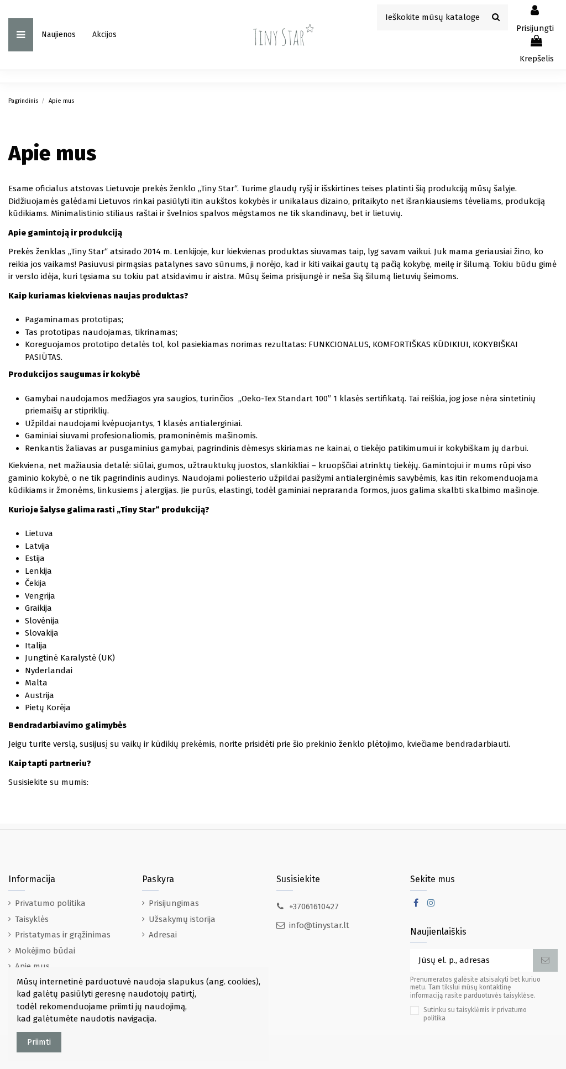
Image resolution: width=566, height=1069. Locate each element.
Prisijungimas (174, 903)
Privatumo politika (50, 903)
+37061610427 (314, 906)
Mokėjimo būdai (45, 951)
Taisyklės (32, 919)
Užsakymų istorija (182, 919)
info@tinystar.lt (319, 925)
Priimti (39, 1042)
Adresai (163, 935)
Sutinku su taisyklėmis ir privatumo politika (475, 1013)
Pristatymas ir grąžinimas (63, 935)
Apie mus (32, 966)
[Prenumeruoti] (545, 960)
